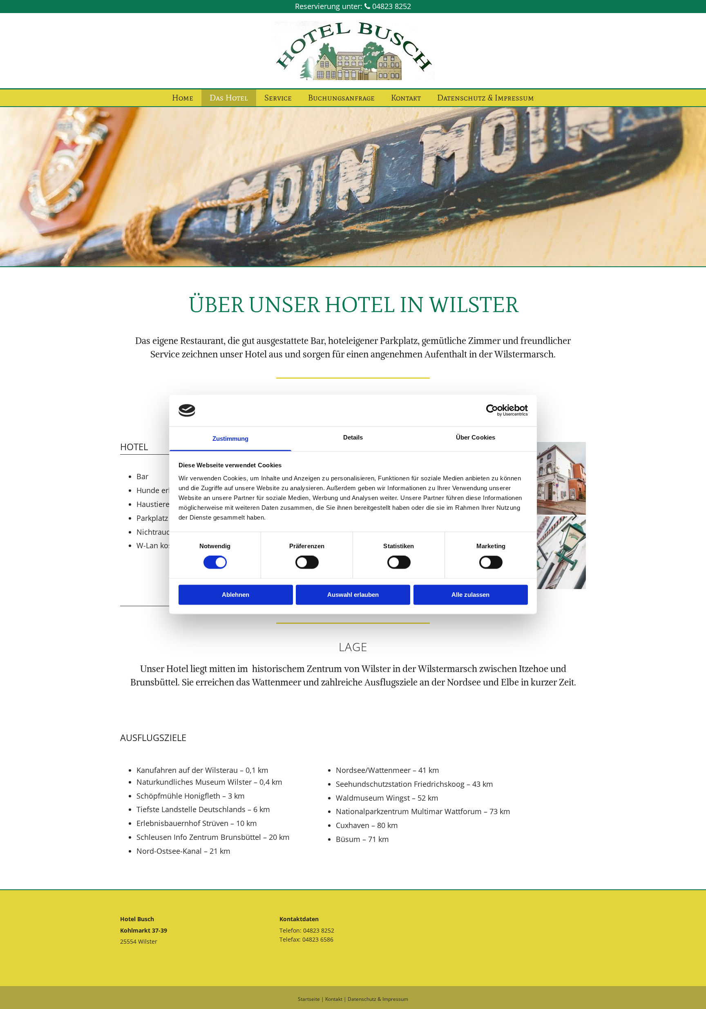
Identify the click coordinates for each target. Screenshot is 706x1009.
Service (278, 98)
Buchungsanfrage (341, 98)
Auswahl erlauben (353, 594)
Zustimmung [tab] (230, 438)
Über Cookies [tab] (475, 437)
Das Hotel (229, 98)
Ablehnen (235, 594)
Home (182, 98)
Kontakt (406, 98)
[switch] (307, 562)
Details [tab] (353, 437)
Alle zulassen (470, 594)
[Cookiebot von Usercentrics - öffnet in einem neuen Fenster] (492, 410)
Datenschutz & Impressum (485, 98)
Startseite (309, 999)
